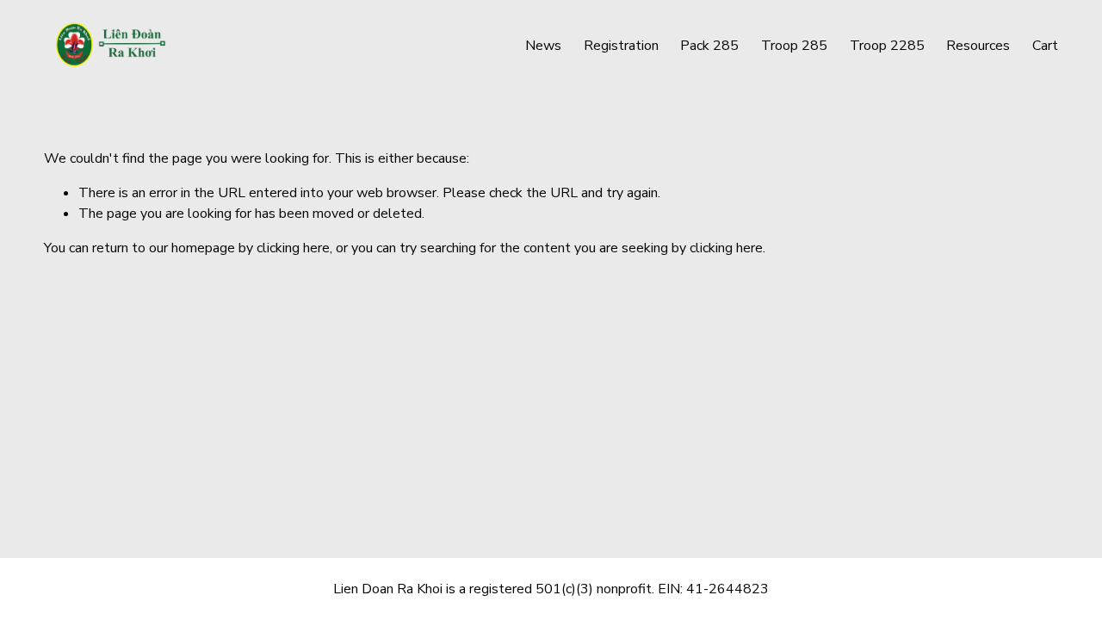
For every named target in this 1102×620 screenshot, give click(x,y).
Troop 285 (794, 45)
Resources (978, 45)
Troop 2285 (887, 45)
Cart (1045, 45)
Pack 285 (709, 45)
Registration (621, 45)
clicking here (293, 248)
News (543, 45)
